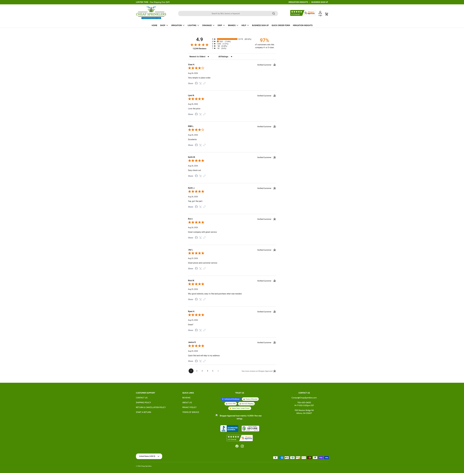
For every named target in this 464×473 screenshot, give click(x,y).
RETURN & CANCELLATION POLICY (151, 407)
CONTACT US (141, 398)
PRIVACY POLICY (189, 407)
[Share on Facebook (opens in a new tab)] (196, 83)
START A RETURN (143, 412)
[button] (326, 14)
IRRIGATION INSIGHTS (298, 2)
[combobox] (228, 13)
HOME (154, 25)
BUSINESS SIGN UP (319, 2)
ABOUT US (187, 402)
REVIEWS (186, 398)
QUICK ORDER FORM (281, 25)
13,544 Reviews (199, 48)
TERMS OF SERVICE (190, 412)
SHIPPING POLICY (143, 402)
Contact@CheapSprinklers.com (304, 398)
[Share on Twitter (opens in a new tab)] (200, 83)
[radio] (232, 39)
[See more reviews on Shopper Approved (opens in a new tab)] (204, 83)
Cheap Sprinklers (146, 466)
